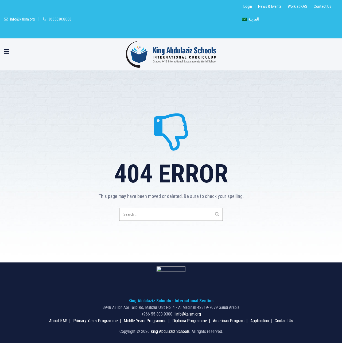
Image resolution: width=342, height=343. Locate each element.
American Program (228, 320)
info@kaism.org (22, 19)
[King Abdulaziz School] (171, 54)
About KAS (58, 320)
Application (259, 320)
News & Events (270, 6)
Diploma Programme (189, 320)
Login (247, 6)
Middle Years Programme (145, 320)
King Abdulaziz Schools (170, 331)
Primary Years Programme (95, 320)
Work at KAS (297, 6)
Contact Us (322, 6)
